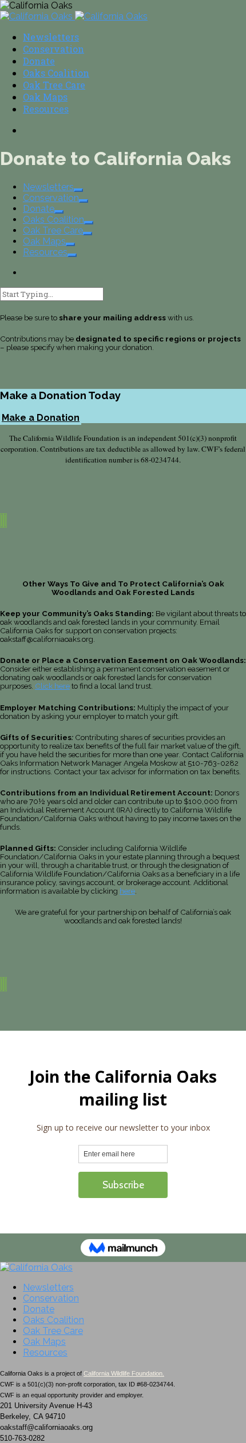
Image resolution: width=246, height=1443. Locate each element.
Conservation (53, 49)
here (127, 891)
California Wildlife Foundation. (124, 1373)
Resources (46, 109)
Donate (39, 61)
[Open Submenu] (78, 190)
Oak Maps (45, 97)
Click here (52, 686)
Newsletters (51, 37)
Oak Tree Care (54, 85)
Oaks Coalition (56, 73)
